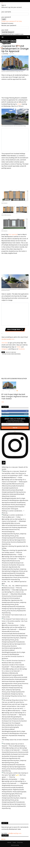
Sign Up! (15, 427)
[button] (15, 419)
